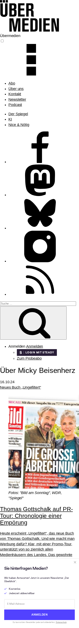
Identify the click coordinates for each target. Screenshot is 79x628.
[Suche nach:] (38, 303)
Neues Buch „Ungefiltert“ (20, 387)
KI (10, 119)
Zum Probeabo (29, 358)
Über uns (16, 89)
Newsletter (17, 99)
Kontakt (14, 94)
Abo (11, 83)
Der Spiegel (18, 114)
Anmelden (34, 346)
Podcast (15, 105)
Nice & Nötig (18, 125)
